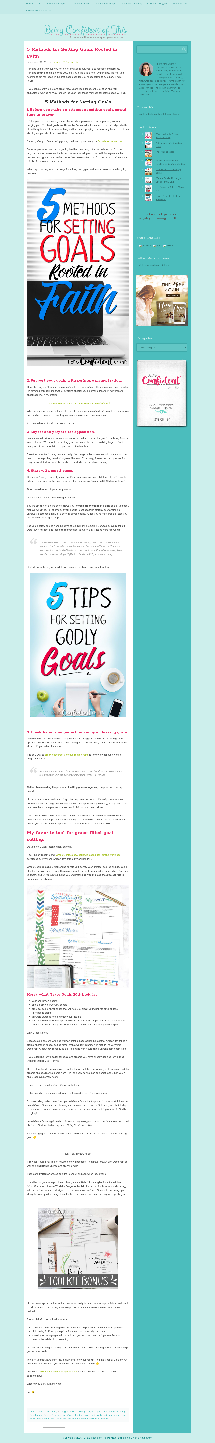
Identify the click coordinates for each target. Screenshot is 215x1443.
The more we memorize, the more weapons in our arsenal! (78, 403)
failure (47, 1415)
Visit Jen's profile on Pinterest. (155, 265)
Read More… (145, 94)
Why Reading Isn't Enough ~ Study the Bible (169, 135)
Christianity (50, 1411)
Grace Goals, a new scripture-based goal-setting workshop (88, 854)
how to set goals (92, 1415)
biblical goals (83, 1411)
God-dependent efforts (110, 141)
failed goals (36, 1415)
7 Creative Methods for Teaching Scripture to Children (170, 162)
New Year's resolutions (49, 1418)
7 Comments (70, 62)
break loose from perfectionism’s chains (67, 754)
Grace (70, 1415)
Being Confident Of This (107, 31)
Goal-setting (59, 1415)
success (83, 1418)
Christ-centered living (113, 1411)
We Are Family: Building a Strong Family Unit (168, 180)
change (95, 1411)
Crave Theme (91, 1437)
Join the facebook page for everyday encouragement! (156, 216)
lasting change (111, 1415)
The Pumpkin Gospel (166, 151)
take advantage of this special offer (57, 1371)
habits (78, 1415)
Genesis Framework (141, 1437)
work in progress (98, 1418)
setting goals (70, 1418)
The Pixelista (109, 1437)
